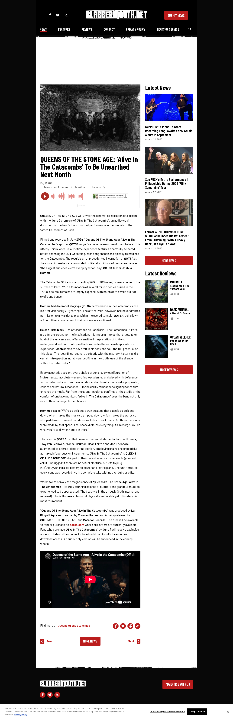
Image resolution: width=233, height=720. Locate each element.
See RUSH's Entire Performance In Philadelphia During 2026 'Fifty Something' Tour (167, 183)
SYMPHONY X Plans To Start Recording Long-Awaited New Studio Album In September (168, 131)
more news (169, 260)
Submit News (176, 15)
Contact (109, 29)
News (43, 29)
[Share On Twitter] (123, 626)
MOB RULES (177, 282)
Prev (49, 641)
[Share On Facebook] (116, 626)
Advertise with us (178, 684)
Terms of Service (168, 29)
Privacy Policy (135, 29)
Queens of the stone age (74, 625)
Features (64, 29)
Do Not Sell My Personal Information (167, 711)
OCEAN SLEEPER (180, 337)
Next (131, 641)
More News (90, 641)
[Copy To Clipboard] (137, 626)
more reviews (169, 370)
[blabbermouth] (116, 18)
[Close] (227, 711)
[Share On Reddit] (130, 626)
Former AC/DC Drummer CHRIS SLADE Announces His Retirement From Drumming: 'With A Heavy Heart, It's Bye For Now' (167, 238)
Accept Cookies (197, 711)
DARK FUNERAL (179, 309)
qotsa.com (77, 524)
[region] (116, 712)
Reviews (87, 29)
